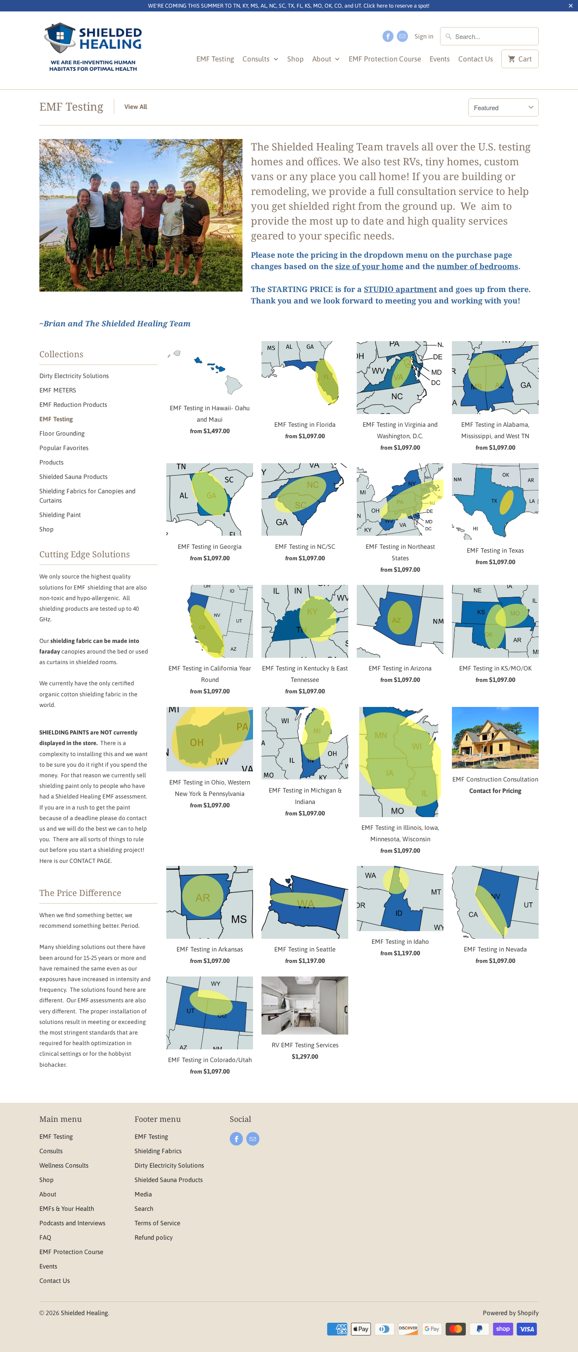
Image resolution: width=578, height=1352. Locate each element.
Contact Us (475, 59)
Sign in (424, 36)
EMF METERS (57, 390)
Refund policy (154, 1237)
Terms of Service (157, 1223)
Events (439, 59)
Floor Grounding (62, 433)
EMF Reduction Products (73, 404)
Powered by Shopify (511, 1312)
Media (143, 1194)
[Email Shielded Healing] (402, 36)
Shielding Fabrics (158, 1150)
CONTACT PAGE (90, 860)
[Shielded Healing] (93, 50)
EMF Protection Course (385, 59)
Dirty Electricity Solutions (74, 375)
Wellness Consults (63, 1165)
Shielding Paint (60, 514)
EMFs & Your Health (66, 1208)
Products (51, 462)
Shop (295, 59)
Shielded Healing (84, 1312)
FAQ (45, 1237)
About (322, 59)
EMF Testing (215, 59)
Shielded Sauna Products (73, 476)
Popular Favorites (63, 447)
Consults (256, 59)
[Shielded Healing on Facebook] (388, 36)
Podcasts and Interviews (72, 1223)
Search (144, 1208)
